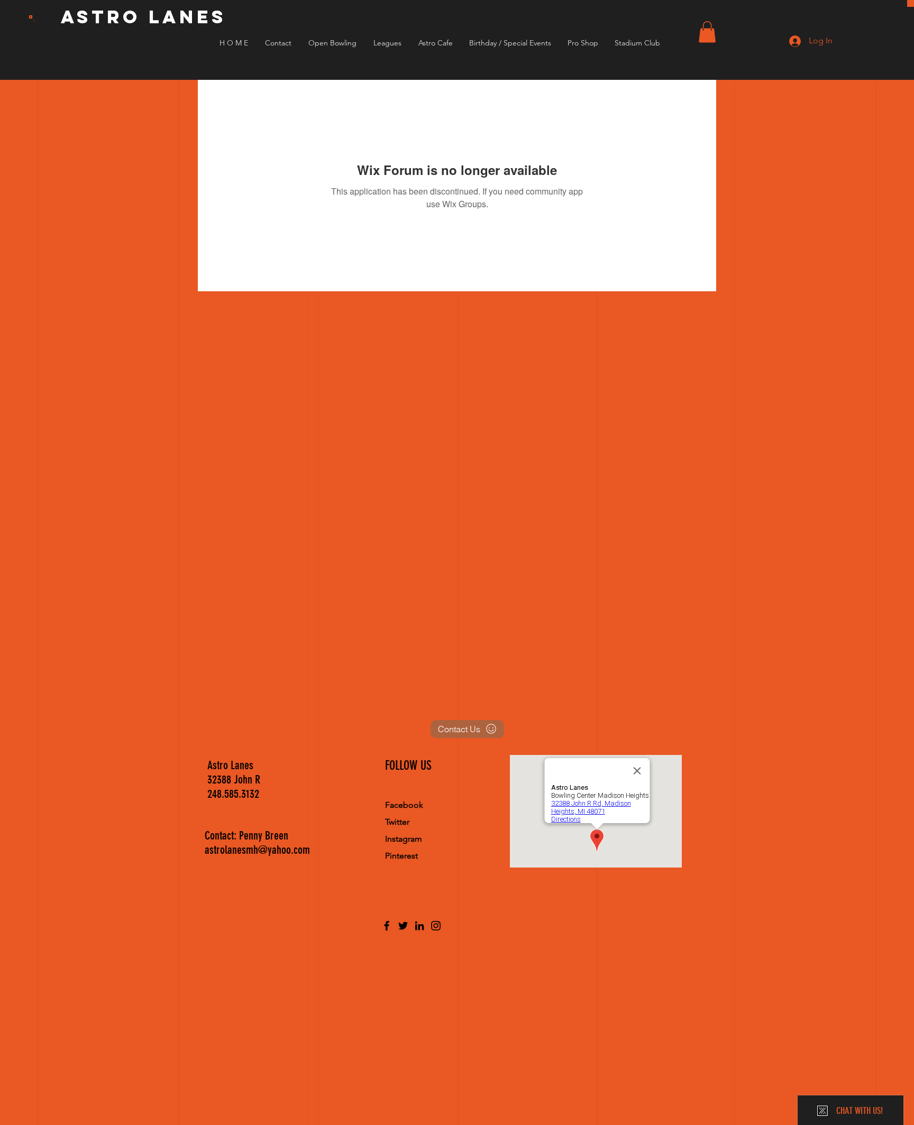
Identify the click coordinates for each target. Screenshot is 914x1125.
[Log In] (786, 41)
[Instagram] (435, 925)
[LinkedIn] (419, 925)
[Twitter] (403, 925)
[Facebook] (386, 925)
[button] (707, 32)
